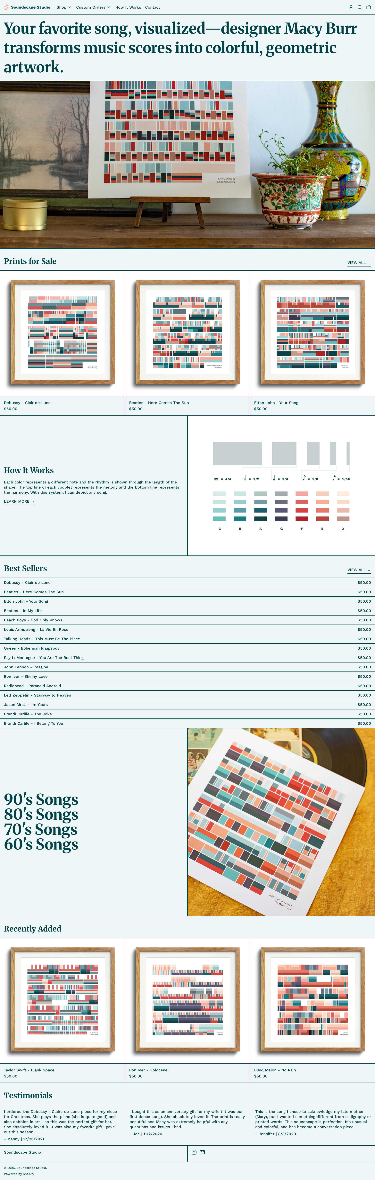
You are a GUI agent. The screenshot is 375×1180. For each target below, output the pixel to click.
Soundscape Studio (22, 1152)
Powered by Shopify (19, 1174)
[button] (368, 7)
